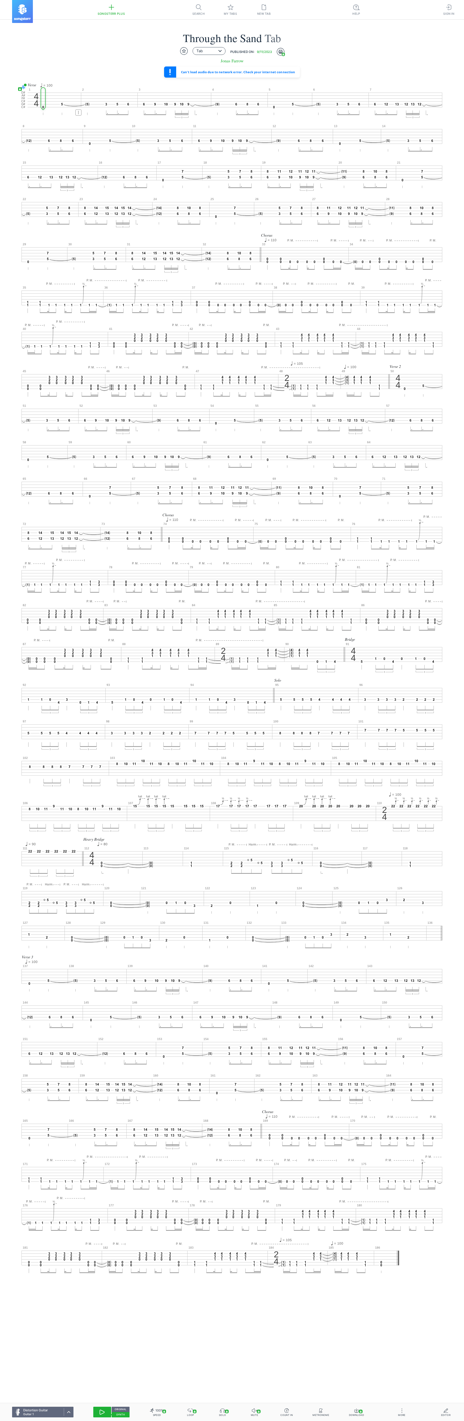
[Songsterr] (22, 11)
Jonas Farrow (232, 61)
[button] (22, 87)
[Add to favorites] (184, 51)
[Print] (280, 52)
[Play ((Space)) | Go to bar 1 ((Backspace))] (102, 1412)
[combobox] (209, 51)
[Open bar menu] (78, 112)
